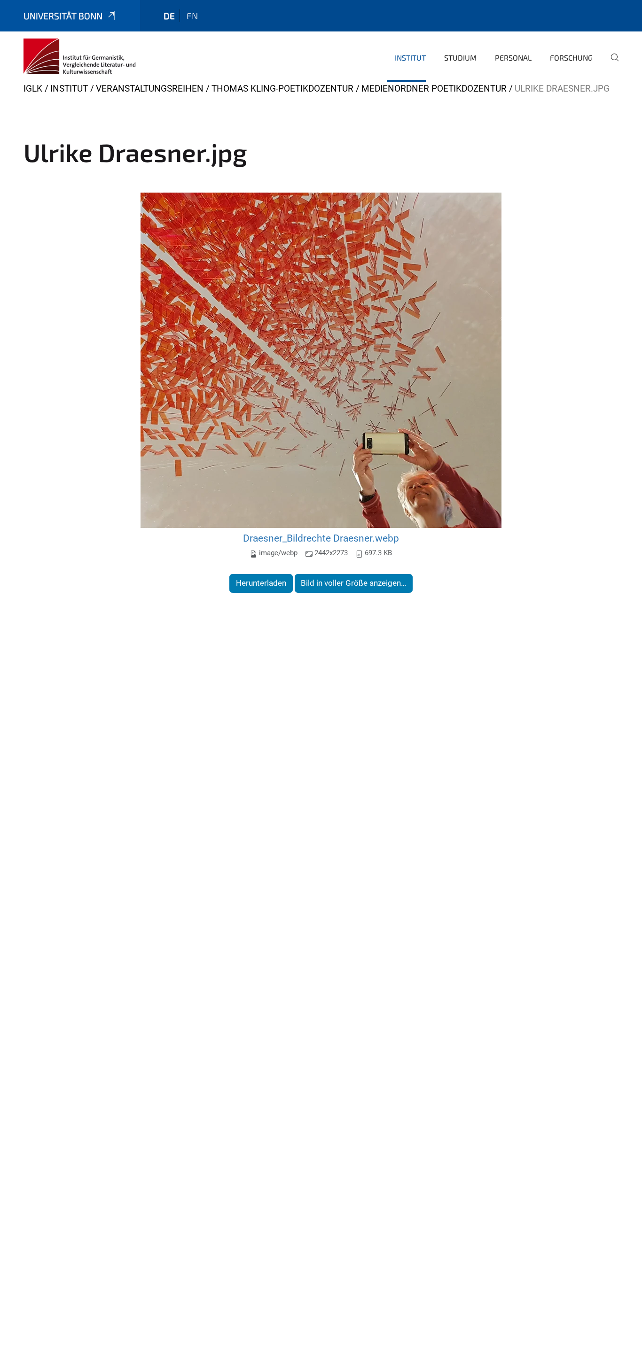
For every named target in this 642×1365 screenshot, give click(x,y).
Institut (410, 57)
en (192, 15)
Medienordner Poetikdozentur (434, 88)
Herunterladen (261, 583)
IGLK (32, 88)
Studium (460, 57)
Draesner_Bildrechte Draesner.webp (321, 538)
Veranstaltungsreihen (150, 88)
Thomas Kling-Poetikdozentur (282, 88)
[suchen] (611, 64)
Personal (513, 57)
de (169, 15)
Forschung (571, 57)
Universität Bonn (62, 15)
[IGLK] (79, 56)
